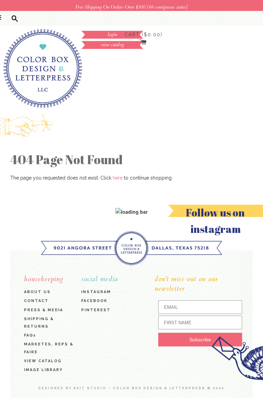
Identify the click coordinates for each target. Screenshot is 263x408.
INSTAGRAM (96, 292)
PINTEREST (96, 310)
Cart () (143, 34)
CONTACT (36, 301)
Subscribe (200, 340)
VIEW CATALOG (43, 361)
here (118, 178)
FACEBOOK (94, 301)
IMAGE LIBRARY (43, 370)
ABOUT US (37, 292)
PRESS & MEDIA (43, 310)
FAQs (30, 335)
